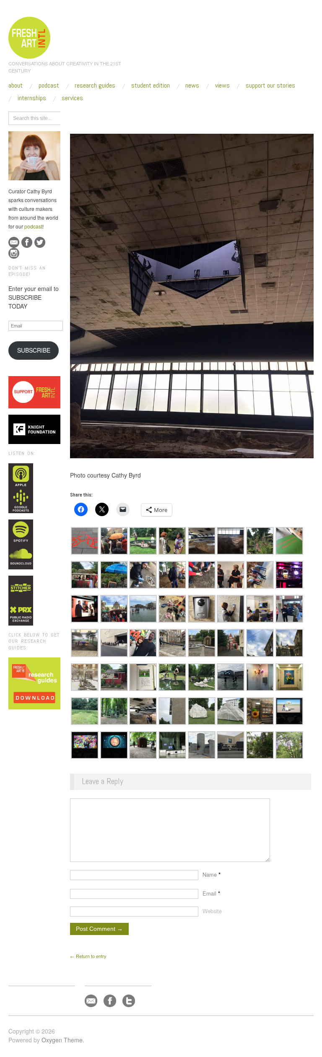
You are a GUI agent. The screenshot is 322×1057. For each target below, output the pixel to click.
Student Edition (150, 85)
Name (212, 874)
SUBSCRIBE (33, 350)
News (192, 85)
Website (212, 911)
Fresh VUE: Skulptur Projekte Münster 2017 (225, 117)
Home (102, 117)
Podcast (49, 85)
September (147, 117)
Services (72, 98)
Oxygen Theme (62, 1040)
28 (169, 117)
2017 (122, 117)
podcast (33, 226)
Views (222, 85)
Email (211, 893)
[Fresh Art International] (29, 36)
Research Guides (95, 85)
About (15, 85)
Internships (32, 98)
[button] (84, 541)
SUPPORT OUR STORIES (270, 85)
